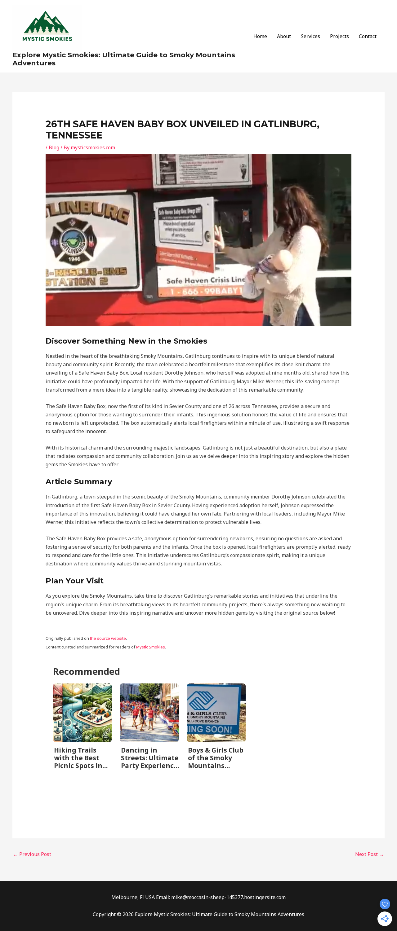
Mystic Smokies (150, 647)
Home (260, 36)
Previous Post (32, 854)
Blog (54, 147)
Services (310, 36)
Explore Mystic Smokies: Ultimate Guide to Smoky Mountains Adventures (123, 59)
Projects (339, 36)
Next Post (369, 854)
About (284, 36)
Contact (368, 36)
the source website (108, 638)
